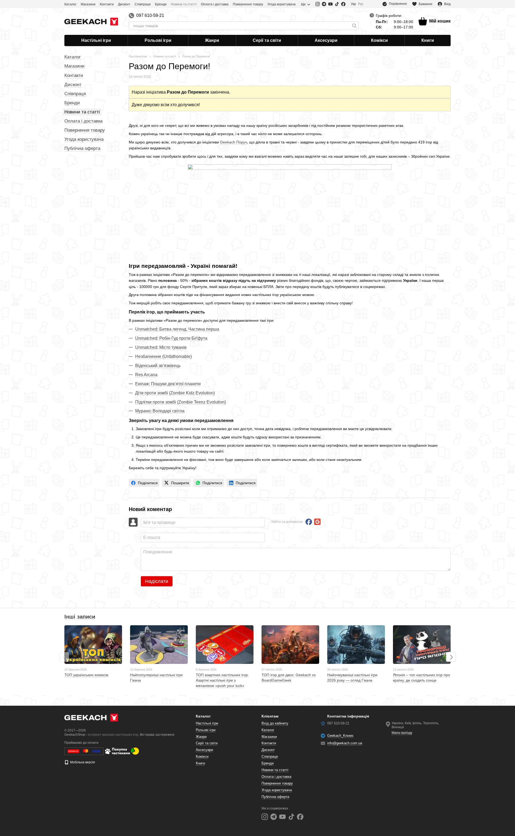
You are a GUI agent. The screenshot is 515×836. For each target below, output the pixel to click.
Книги (427, 40)
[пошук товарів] (354, 25)
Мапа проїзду (402, 733)
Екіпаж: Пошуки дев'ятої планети (168, 384)
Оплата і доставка (215, 4)
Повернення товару (248, 4)
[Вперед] (451, 657)
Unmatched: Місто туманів (161, 347)
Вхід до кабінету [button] (275, 723)
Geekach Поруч (233, 142)
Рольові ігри (158, 40)
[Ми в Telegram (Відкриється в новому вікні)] (324, 4)
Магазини (88, 4)
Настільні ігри (96, 40)
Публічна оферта (82, 148)
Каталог (70, 4)
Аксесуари (326, 40)
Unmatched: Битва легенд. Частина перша (177, 329)
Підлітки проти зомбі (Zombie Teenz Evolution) (180, 402)
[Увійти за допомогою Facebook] (309, 522)
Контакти (107, 4)
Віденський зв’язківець (158, 365)
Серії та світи (267, 40)
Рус (360, 4)
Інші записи (79, 617)
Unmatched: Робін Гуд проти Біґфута (171, 338)
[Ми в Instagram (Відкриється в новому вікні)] (317, 4)
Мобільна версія (82, 762)
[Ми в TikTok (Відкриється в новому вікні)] (337, 4)
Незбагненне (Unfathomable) (163, 356)
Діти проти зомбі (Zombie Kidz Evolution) (175, 393)
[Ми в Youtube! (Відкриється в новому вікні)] (330, 4)
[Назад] (64, 657)
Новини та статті (184, 4)
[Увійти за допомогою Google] (317, 522)
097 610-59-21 (150, 15)
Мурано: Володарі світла (160, 411)
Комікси (379, 40)
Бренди (161, 4)
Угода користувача (281, 4)
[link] (144, 483)
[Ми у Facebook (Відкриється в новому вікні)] (343, 4)
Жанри (212, 40)
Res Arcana (146, 374)
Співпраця (143, 4)
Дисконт (124, 4)
